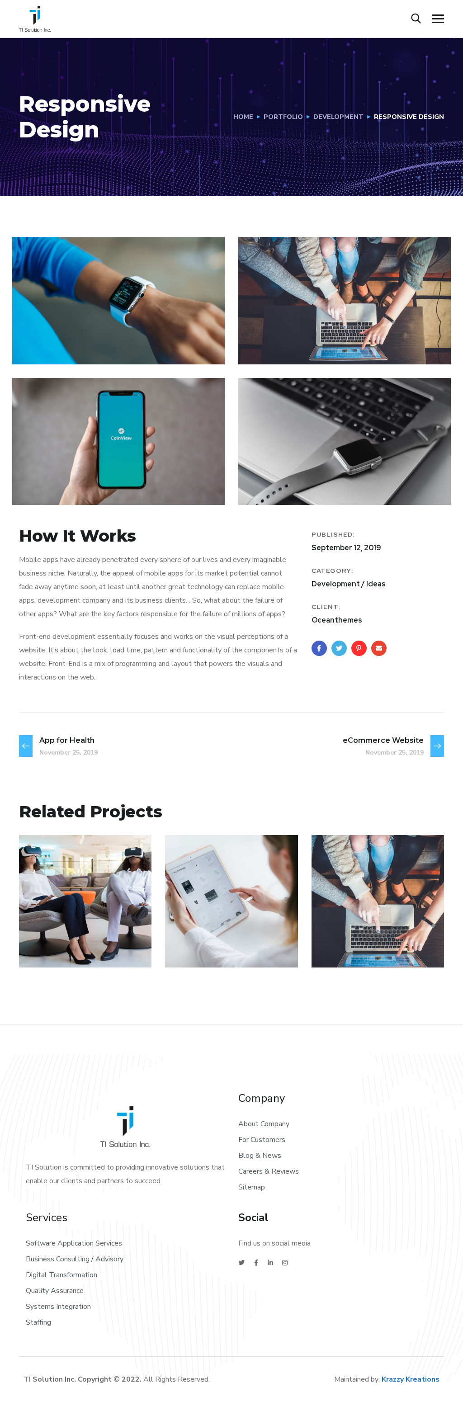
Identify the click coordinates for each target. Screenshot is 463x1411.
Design (342, 948)
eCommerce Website (365, 925)
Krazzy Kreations (410, 1379)
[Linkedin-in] (270, 1263)
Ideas (193, 948)
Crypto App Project (216, 925)
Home (243, 117)
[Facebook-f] (256, 1263)
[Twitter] (241, 1263)
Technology (232, 948)
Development (338, 117)
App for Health (80, 932)
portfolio (283, 117)
